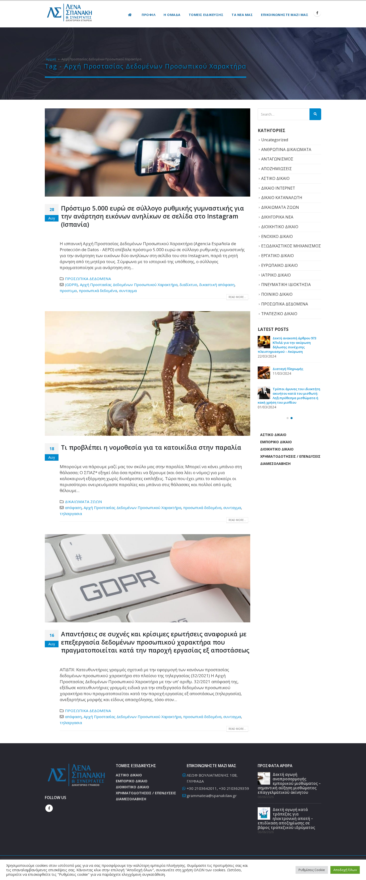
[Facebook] (317, 12)
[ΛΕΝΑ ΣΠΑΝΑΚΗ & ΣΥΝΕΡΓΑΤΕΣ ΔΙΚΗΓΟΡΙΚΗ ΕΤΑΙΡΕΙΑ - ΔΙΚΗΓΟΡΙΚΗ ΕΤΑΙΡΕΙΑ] (70, 12)
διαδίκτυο (188, 284)
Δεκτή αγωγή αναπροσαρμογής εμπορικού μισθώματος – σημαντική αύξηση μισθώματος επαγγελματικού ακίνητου (288, 347)
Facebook (49, 808)
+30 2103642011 (202, 788)
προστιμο (68, 290)
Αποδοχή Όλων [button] (345, 870)
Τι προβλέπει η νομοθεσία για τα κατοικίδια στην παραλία (151, 447)
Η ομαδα (172, 14)
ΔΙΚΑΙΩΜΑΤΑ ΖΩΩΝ (83, 501)
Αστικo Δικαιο (273, 449)
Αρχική (51, 59)
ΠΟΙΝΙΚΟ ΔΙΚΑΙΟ (277, 294)
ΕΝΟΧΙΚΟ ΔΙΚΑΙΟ (277, 236)
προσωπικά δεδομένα (98, 290)
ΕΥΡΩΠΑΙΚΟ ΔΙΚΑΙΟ (279, 265)
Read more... (237, 297)
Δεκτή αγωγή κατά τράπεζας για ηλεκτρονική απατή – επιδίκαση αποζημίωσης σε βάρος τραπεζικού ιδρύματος (288, 380)
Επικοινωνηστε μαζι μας (284, 14)
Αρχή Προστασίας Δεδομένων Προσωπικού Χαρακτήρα (129, 284)
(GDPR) (71, 284)
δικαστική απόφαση (217, 284)
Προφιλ (148, 14)
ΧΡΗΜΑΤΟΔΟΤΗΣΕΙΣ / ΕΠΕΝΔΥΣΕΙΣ (290, 471)
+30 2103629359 (234, 788)
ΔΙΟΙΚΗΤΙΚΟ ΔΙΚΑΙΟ (279, 226)
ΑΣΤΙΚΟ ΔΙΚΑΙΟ (275, 178)
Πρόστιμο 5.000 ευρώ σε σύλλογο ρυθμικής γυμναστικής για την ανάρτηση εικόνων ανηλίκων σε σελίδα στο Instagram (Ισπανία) (152, 216)
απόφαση (73, 507)
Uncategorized (274, 140)
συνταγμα (128, 290)
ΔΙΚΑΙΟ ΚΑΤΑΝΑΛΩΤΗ (281, 197)
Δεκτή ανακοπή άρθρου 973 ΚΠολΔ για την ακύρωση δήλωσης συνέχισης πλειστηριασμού (287, 411)
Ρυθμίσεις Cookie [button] (312, 870)
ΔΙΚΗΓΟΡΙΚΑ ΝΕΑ (277, 217)
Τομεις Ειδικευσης (206, 14)
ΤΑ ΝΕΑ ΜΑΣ (242, 14)
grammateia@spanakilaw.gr (212, 795)
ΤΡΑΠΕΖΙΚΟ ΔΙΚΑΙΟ (279, 313)
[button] (288, 433)
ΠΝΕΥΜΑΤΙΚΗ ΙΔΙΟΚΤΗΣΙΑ (286, 284)
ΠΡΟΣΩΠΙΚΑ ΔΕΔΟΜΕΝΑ (88, 278)
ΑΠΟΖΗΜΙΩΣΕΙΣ (276, 168)
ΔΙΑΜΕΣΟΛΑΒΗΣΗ (275, 478)
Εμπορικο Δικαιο (276, 456)
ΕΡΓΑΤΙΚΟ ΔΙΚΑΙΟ (277, 255)
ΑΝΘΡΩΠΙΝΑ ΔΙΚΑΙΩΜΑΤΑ (286, 149)
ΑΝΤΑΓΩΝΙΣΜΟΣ (277, 159)
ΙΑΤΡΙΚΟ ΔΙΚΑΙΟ (276, 275)
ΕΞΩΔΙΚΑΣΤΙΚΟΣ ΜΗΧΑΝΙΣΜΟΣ (291, 246)
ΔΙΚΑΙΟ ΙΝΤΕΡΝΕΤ (278, 188)
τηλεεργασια (71, 513)
